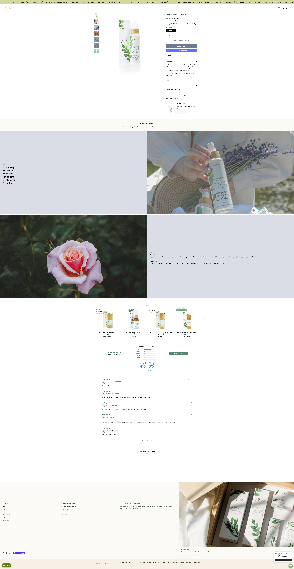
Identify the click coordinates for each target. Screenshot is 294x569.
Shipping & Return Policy (68, 506)
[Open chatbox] (290, 566)
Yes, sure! (283, 560)
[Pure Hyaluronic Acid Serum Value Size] (160, 318)
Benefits (169, 85)
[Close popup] (291, 553)
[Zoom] (102, 71)
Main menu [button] (6, 504)
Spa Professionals (66, 515)
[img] (106, 379)
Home (4, 506)
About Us (5, 512)
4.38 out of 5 (119, 352)
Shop (4, 509)
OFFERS (5, 523)
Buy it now (181, 46)
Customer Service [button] (68, 504)
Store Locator (65, 509)
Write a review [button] (178, 353)
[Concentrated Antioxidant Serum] (187, 318)
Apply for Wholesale (67, 512)
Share (170, 55)
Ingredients (170, 81)
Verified (147, 371)
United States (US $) (103, 564)
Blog (4, 517)
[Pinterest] (6, 553)
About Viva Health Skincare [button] (130, 504)
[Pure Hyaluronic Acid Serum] (107, 318)
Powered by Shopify (192, 565)
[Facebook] (3, 553)
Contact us (6, 520)
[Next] (204, 318)
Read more (169, 75)
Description (170, 62)
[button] (129, 8)
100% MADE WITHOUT (173, 89)
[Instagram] (9, 553)
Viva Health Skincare (126, 562)
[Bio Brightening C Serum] (133, 318)
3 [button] (147, 440)
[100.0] (143, 365)
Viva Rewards (6, 515)
